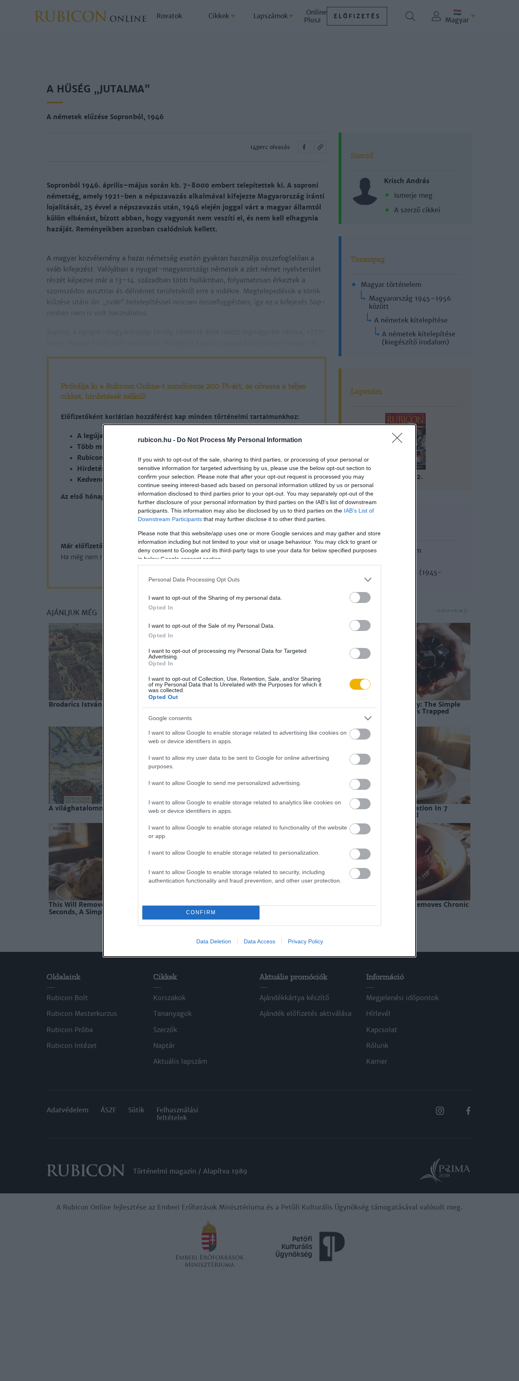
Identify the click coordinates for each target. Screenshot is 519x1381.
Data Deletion (213, 941)
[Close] (399, 440)
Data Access (259, 941)
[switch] (360, 597)
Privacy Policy (305, 941)
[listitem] (259, 579)
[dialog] (259, 691)
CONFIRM (201, 912)
